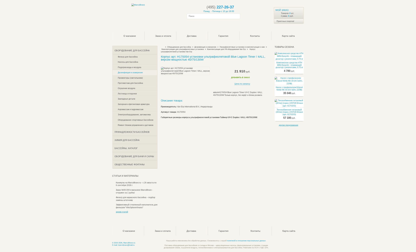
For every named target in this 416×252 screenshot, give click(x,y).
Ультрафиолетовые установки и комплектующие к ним (242, 47)
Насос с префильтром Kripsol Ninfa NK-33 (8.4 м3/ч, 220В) (289, 88)
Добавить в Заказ (240, 77)
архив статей (122, 212)
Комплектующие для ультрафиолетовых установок (183, 49)
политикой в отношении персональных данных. (246, 241)
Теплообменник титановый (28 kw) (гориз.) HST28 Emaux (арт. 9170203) (289, 112)
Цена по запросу (242, 84)
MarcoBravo (162, 47)
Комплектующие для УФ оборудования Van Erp (226, 49)
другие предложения (288, 125)
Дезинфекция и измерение (205, 47)
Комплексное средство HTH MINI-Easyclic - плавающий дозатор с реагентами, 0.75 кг (289, 65)
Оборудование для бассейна (179, 47)
